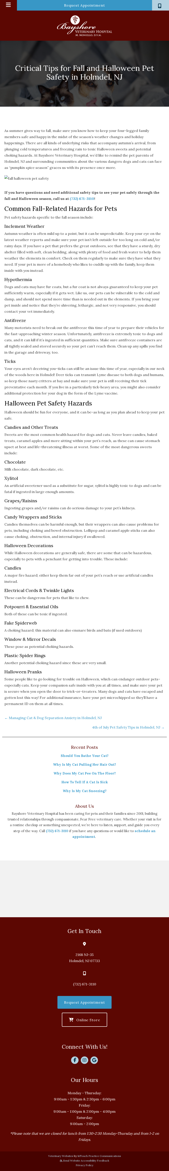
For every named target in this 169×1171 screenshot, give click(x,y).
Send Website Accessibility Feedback (85, 1160)
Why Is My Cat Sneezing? (85, 791)
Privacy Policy (84, 1165)
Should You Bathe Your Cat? (84, 756)
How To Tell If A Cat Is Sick (84, 782)
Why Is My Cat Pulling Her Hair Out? (84, 764)
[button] (160, 5)
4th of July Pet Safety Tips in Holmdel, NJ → (128, 727)
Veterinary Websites (60, 1156)
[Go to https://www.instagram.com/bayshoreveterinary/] (84, 1060)
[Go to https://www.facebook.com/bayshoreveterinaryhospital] (75, 1060)
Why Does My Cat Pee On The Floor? (84, 773)
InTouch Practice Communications (99, 1156)
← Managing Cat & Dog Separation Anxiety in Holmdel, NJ (53, 718)
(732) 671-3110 (82, 198)
